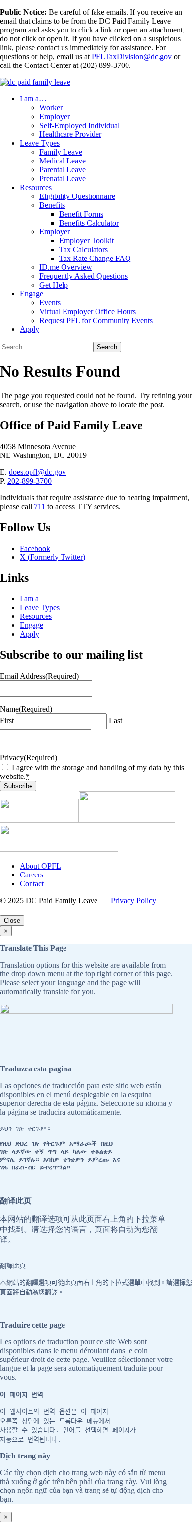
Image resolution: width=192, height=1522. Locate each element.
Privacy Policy (133, 900)
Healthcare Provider (70, 134)
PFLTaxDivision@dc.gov (132, 56)
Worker (51, 107)
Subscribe (18, 786)
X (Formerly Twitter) (52, 557)
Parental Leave (62, 169)
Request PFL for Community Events (96, 320)
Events (50, 302)
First (7, 720)
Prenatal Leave (62, 178)
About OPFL (40, 866)
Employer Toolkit (86, 240)
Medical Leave (62, 161)
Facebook (35, 548)
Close (12, 920)
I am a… (33, 99)
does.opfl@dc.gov (37, 472)
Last (115, 720)
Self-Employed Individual (79, 125)
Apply (29, 329)
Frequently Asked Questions (83, 276)
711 (39, 506)
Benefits (52, 205)
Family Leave (60, 152)
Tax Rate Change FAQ (95, 258)
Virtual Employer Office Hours (87, 311)
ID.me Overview (65, 267)
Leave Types (40, 143)
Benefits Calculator (89, 223)
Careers (31, 875)
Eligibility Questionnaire (77, 196)
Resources (36, 187)
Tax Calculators (83, 249)
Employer (54, 116)
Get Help (53, 285)
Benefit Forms (81, 214)
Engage (31, 294)
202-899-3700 (29, 481)
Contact (32, 883)
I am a (29, 598)
